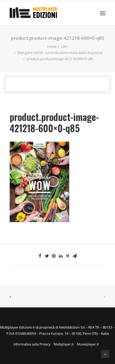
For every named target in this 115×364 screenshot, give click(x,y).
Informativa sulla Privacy (32, 344)
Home (52, 46)
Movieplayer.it (88, 344)
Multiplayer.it (64, 344)
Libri (65, 46)
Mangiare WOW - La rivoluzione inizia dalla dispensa (59, 52)
